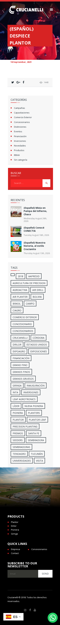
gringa (17, 385)
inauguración (35, 385)
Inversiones (20, 140)
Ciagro (17, 310)
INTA (15, 392)
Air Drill (37, 290)
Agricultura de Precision (29, 283)
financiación (21, 358)
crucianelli (20, 337)
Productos (19, 150)
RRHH (17, 155)
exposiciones (38, 351)
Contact (15, 553)
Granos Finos (21, 371)
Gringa (14, 533)
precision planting (25, 426)
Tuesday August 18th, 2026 (36, 235)
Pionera (15, 529)
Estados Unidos (36, 344)
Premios (18, 433)
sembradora (36, 440)
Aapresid (34, 276)
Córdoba (38, 337)
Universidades (22, 460)
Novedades (20, 145)
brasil (17, 303)
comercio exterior (25, 317)
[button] (53, 618)
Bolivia (37, 296)
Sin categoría (20, 159)
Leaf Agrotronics (24, 399)
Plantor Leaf (37, 419)
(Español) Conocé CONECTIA (34, 229)
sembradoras (21, 447)
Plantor (18, 419)
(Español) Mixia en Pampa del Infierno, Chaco (35, 211)
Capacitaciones (22, 112)
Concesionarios (22, 122)
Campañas (19, 107)
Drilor (17, 344)
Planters (34, 412)
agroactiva (20, 290)
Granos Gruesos (23, 378)
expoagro (19, 351)
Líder (16, 406)
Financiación (20, 136)
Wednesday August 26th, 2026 (35, 220)
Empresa (15, 549)
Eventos (18, 131)
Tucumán (37, 453)
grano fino (20, 365)
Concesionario (22, 324)
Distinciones (20, 126)
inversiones (30, 392)
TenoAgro (19, 453)
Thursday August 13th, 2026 (37, 253)
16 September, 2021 (21, 61)
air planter (20, 296)
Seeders (18, 440)
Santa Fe (33, 433)
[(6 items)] (13, 274)
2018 (20, 276)
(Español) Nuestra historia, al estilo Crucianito (34, 246)
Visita (39, 460)
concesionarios (23, 330)
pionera (18, 412)
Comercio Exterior (23, 117)
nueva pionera (33, 406)
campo (30, 303)
